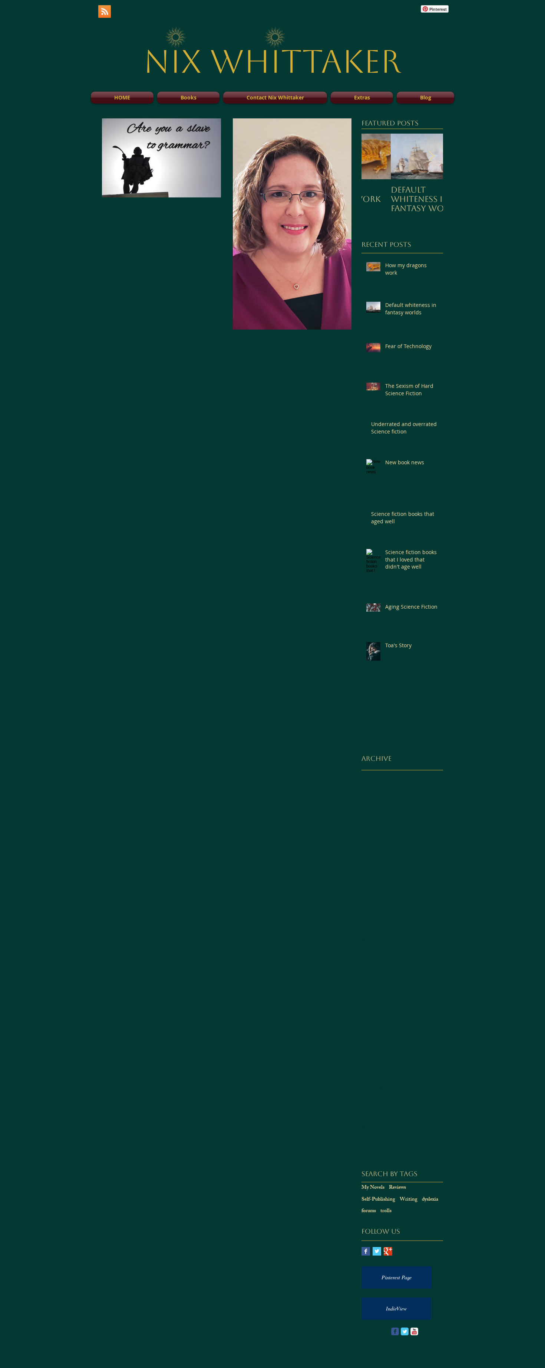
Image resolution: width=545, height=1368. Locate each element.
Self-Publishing (378, 1200)
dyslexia (430, 1200)
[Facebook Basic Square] (365, 1251)
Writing (408, 1200)
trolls (386, 1211)
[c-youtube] (414, 1331)
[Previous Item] (373, 156)
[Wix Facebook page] (395, 1331)
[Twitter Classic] (405, 1331)
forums (368, 1211)
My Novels (372, 1188)
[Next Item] (431, 156)
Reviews (397, 1188)
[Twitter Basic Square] (377, 1251)
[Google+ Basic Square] (388, 1251)
